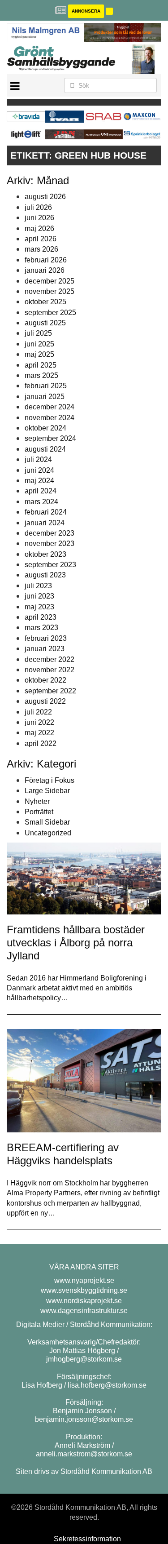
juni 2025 (39, 344)
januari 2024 (45, 523)
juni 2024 (39, 470)
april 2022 (40, 743)
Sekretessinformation (87, 1539)
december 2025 (49, 281)
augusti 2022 (45, 701)
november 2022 (49, 670)
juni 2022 (39, 722)
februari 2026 (46, 260)
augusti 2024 (45, 449)
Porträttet (39, 812)
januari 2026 (45, 270)
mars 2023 (41, 627)
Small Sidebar (47, 822)
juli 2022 (38, 712)
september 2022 (50, 691)
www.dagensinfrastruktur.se (84, 1310)
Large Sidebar (47, 790)
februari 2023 (46, 638)
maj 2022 (39, 733)
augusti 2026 (45, 196)
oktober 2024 (45, 428)
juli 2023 (38, 586)
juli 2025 (38, 333)
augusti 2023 (45, 575)
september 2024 (50, 438)
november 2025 (49, 291)
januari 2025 (45, 396)
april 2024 (40, 491)
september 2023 (50, 564)
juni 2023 (39, 596)
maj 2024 (39, 480)
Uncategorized (48, 833)
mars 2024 (41, 502)
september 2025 (50, 312)
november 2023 (49, 543)
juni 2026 (39, 218)
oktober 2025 (45, 302)
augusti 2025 (45, 323)
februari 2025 (46, 386)
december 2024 (49, 407)
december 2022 (49, 659)
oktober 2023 (45, 554)
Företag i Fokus (49, 780)
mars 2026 (41, 249)
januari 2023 (45, 648)
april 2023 (40, 617)
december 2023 (49, 533)
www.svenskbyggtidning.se (84, 1290)
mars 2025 (41, 375)
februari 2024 (46, 512)
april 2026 (40, 239)
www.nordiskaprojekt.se (84, 1300)
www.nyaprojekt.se (84, 1280)
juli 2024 (38, 459)
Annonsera (86, 11)
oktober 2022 (45, 680)
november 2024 (49, 417)
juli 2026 (38, 207)
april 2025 (40, 365)
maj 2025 (39, 354)
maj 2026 (39, 228)
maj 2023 (39, 607)
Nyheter (37, 801)
